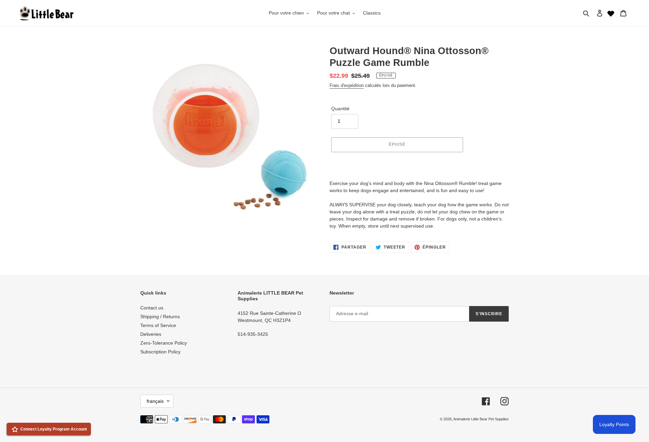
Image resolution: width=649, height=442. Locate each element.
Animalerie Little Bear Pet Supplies (481, 419)
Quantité (340, 108)
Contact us (151, 307)
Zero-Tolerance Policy (163, 343)
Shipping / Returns (160, 316)
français (155, 401)
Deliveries (150, 334)
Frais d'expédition (347, 85)
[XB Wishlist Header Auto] (611, 13)
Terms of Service (158, 325)
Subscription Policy (160, 351)
